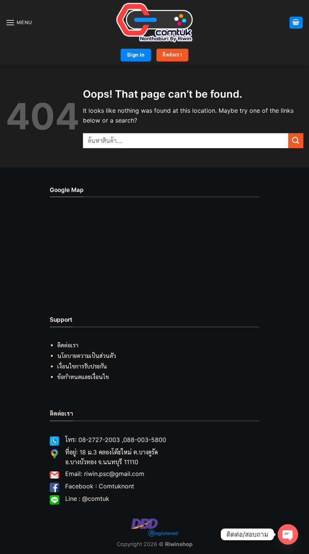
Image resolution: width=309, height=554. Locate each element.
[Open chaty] (288, 534)
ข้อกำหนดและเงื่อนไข (83, 377)
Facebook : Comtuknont (99, 486)
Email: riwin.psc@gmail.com (104, 473)
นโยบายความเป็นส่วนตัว (86, 355)
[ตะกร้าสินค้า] (296, 23)
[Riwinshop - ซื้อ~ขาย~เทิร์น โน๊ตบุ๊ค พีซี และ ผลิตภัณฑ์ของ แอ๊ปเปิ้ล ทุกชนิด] (154, 22)
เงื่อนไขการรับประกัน (82, 366)
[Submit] (295, 140)
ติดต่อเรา (67, 345)
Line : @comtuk (87, 498)
